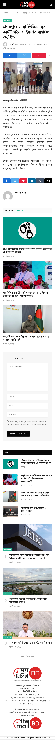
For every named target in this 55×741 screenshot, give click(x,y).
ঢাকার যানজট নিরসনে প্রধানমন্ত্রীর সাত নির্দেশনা (30, 643)
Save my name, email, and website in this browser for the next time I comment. (27, 423)
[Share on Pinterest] (39, 55)
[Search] (50, 4)
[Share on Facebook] (10, 55)
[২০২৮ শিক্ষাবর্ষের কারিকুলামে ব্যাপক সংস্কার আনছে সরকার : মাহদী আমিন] (27, 319)
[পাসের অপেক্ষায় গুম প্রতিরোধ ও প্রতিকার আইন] (10, 511)
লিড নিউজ (7, 20)
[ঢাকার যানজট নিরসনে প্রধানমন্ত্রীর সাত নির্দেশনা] (27, 625)
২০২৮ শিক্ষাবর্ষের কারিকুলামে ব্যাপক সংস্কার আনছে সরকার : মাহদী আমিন (26, 338)
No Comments (42, 44)
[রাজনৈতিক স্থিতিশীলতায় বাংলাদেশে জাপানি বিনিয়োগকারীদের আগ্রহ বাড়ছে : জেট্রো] (27, 537)
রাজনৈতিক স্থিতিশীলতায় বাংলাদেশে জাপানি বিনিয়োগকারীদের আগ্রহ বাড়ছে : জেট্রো (29, 556)
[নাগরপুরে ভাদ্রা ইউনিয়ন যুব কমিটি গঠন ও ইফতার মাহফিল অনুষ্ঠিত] (27, 78)
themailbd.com (43, 737)
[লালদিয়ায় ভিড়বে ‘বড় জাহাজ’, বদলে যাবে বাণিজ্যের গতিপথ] (27, 581)
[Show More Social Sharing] (49, 55)
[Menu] (4, 4)
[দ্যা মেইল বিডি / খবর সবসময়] (27, 4)
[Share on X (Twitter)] (24, 55)
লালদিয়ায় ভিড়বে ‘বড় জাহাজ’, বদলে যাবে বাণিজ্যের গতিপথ (28, 600)
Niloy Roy (15, 44)
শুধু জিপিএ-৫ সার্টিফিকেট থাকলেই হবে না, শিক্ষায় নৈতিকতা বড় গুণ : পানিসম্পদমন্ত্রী (25, 294)
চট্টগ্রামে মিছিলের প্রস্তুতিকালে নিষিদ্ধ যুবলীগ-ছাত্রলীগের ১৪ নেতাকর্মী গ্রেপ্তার (27, 250)
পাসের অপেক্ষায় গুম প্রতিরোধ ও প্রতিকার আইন (33, 510)
